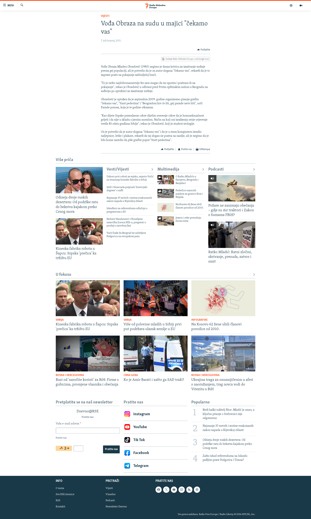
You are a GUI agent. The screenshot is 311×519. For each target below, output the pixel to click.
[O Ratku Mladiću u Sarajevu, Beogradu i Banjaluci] (165, 179)
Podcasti (216, 169)
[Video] (301, 5)
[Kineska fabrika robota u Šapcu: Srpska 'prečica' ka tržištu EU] (79, 231)
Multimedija (168, 169)
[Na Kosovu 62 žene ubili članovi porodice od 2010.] (165, 207)
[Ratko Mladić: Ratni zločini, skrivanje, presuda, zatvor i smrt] (231, 235)
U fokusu (63, 275)
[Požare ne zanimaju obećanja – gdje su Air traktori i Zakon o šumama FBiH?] (231, 188)
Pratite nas (111, 449)
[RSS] (189, 490)
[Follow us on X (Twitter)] (166, 490)
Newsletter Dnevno (116, 506)
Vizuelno (110, 494)
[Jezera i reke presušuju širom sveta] (165, 220)
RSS (58, 500)
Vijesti (105, 16)
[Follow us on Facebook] (159, 490)
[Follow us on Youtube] (174, 490)
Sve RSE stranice (65, 494)
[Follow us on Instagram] (182, 490)
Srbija (60, 320)
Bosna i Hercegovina (70, 375)
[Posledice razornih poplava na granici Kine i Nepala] (165, 193)
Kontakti (60, 506)
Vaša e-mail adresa (68, 423)
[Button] (203, 50)
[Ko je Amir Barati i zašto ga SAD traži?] (156, 353)
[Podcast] (291, 5)
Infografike (199, 320)
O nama (60, 488)
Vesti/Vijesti (118, 169)
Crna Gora (131, 375)
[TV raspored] (197, 490)
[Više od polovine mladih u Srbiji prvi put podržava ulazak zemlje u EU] (156, 298)
